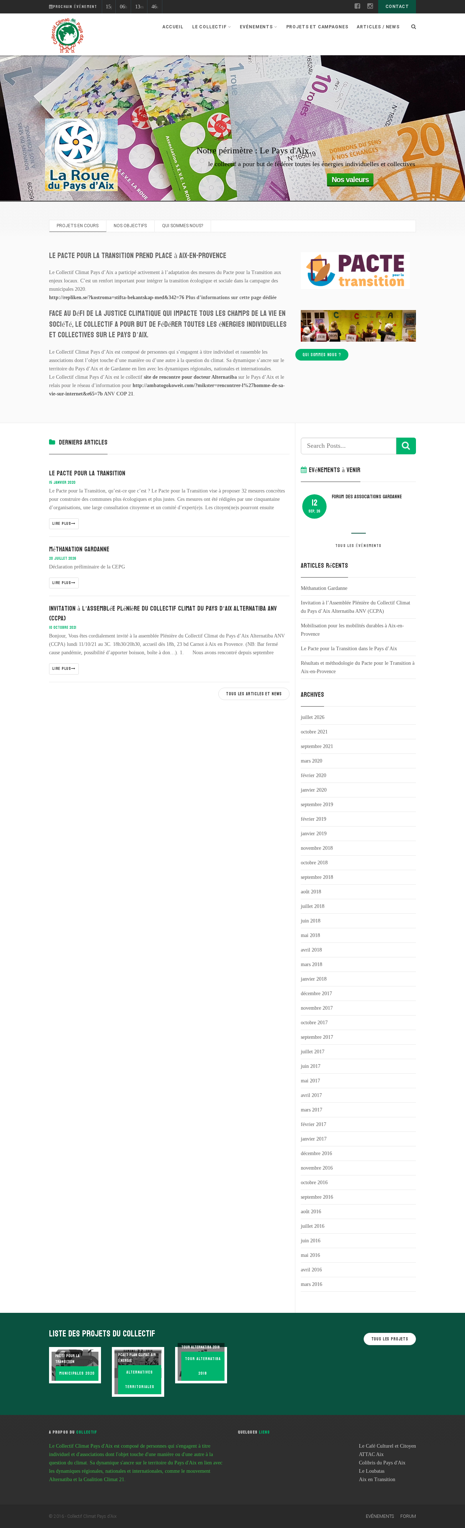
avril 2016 (311, 1269)
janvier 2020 (314, 790)
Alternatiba (224, 377)
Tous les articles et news (254, 694)
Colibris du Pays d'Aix (382, 1462)
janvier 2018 (314, 979)
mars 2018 (311, 964)
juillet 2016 (312, 1226)
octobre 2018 (314, 862)
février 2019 (313, 819)
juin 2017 (310, 1066)
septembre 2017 (317, 1037)
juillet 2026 (312, 717)
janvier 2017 (314, 1139)
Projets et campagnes (317, 26)
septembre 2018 (317, 877)
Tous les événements (358, 545)
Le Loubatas (371, 1471)
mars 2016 (311, 1284)
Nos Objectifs (130, 225)
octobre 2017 (314, 1022)
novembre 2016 (317, 1168)
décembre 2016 (316, 1153)
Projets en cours (77, 225)
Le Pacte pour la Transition (87, 473)
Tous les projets (389, 1339)
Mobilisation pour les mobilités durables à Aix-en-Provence (352, 630)
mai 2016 (310, 1255)
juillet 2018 (312, 906)
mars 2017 (311, 1110)
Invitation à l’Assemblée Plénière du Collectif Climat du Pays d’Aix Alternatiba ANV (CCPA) (163, 613)
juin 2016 (310, 1240)
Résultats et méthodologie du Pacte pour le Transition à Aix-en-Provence (358, 667)
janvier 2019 (314, 833)
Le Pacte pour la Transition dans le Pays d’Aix (349, 648)
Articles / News (378, 26)
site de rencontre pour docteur (177, 377)
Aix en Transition (377, 1479)
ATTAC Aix (371, 1454)
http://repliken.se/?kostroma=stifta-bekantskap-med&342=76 (116, 297)
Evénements (380, 1516)
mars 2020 (311, 761)
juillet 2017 (312, 1051)
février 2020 (313, 775)
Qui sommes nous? (182, 225)
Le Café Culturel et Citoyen (387, 1446)
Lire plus (61, 523)
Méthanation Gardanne (79, 549)
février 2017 (313, 1124)
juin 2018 (310, 921)
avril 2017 (311, 1095)
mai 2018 (310, 935)
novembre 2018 (317, 848)
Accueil (172, 26)
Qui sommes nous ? (322, 355)
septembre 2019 (317, 804)
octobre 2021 (314, 732)
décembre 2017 (316, 993)
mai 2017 (310, 1080)
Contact (397, 6)
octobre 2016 (314, 1182)
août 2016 (311, 1211)
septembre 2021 (317, 746)
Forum (408, 1516)
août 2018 (311, 891)
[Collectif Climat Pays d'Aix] (67, 36)
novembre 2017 (317, 1008)
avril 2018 (311, 950)
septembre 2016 (317, 1197)
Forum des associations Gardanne (367, 496)
